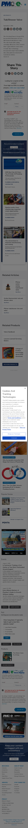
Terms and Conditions (14, 418)
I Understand (14, 438)
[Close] (25, 388)
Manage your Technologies (14, 434)
